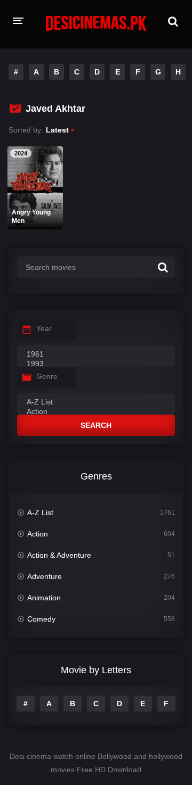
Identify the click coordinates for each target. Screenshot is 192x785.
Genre (47, 376)
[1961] (96, 354)
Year (44, 328)
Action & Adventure (59, 555)
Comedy (41, 619)
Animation (44, 597)
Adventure (44, 576)
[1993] (96, 364)
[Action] (96, 412)
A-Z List (40, 512)
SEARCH (96, 425)
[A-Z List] (96, 402)
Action (37, 534)
